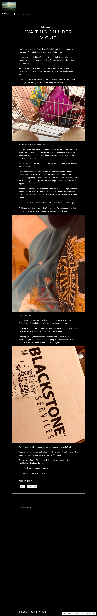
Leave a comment (25, 507)
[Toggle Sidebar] (93, 9)
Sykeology (11, 14)
